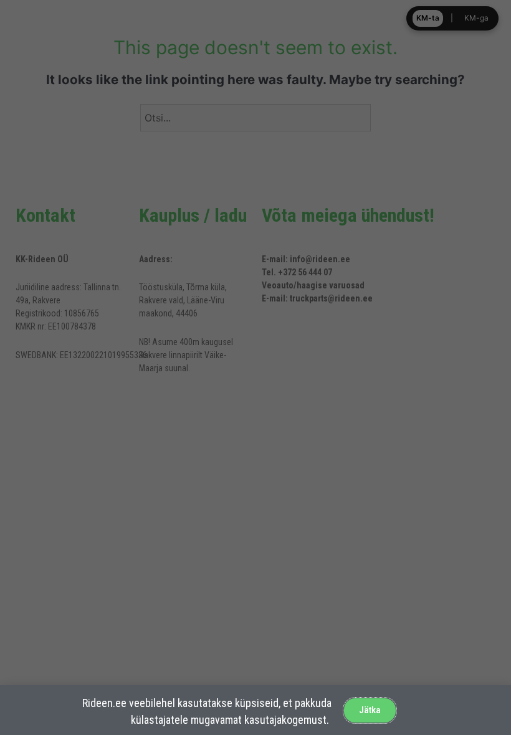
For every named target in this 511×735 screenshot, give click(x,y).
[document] (255, 367)
